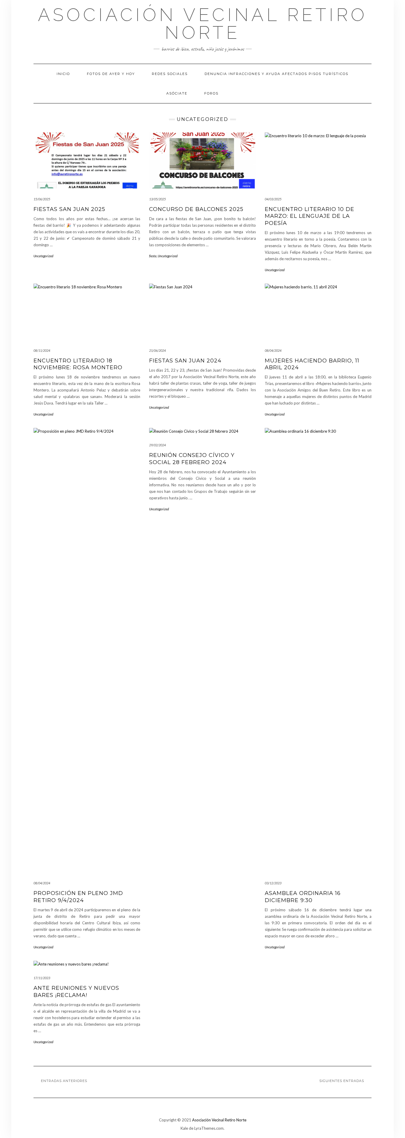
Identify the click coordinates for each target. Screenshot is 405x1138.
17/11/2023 (42, 978)
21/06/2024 (157, 350)
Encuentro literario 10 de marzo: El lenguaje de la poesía (309, 216)
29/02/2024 (157, 445)
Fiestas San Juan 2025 (69, 209)
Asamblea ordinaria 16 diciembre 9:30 (303, 896)
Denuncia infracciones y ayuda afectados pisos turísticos (276, 74)
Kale (184, 1128)
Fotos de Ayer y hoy (111, 74)
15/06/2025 (42, 199)
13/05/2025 (157, 199)
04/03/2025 (273, 199)
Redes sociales (170, 74)
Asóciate (176, 93)
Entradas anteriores (64, 1081)
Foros (211, 93)
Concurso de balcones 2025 (196, 209)
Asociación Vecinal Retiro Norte (202, 23)
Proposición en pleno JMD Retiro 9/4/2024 (78, 896)
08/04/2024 (273, 350)
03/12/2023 (273, 883)
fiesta (153, 256)
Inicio (63, 74)
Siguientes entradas (341, 1081)
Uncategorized (43, 256)
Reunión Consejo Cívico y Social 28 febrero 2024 (192, 458)
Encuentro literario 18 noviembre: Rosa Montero (78, 364)
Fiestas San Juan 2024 (185, 360)
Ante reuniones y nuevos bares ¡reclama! (76, 991)
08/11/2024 (42, 350)
